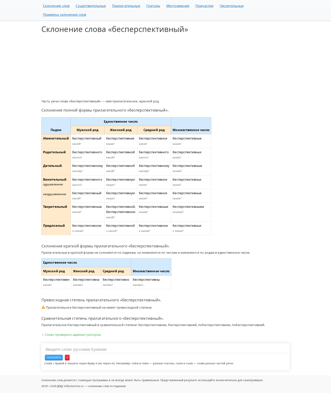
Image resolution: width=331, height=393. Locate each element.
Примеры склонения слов (64, 14)
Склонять (54, 357)
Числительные (232, 5)
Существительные (91, 5)
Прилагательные (126, 5)
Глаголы (153, 5)
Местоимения (177, 5)
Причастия (204, 5)
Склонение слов (56, 5)
